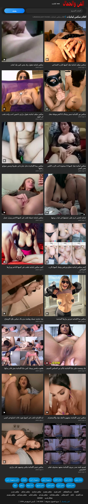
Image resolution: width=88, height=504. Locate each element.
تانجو (72, 495)
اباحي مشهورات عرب (12, 480)
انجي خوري (57, 491)
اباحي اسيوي (40, 485)
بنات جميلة (30, 485)
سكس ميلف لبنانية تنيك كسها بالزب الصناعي (69, 65)
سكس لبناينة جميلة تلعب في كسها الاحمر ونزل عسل (23, 218)
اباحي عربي (60, 485)
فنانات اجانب (58, 480)
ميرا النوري (79, 495)
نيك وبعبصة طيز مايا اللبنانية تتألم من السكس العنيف (66, 368)
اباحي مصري (70, 485)
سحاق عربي (48, 498)
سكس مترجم (43, 495)
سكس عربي (15, 491)
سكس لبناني (33, 495)
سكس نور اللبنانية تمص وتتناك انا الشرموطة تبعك (67, 114)
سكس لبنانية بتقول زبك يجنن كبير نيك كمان (27, 65)
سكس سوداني (22, 495)
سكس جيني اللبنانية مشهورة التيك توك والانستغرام (67, 418)
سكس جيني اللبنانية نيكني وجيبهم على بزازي (26, 467)
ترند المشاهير (67, 491)
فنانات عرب (68, 480)
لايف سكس (65, 495)
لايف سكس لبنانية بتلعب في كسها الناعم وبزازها (25, 267)
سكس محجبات (54, 495)
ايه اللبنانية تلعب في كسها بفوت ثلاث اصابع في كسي (23, 418)
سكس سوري (11, 495)
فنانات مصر (78, 480)
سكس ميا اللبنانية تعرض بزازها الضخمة (71, 319)
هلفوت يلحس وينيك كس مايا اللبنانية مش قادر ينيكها (23, 368)
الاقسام (76, 491)
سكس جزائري (36, 491)
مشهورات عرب (34, 480)
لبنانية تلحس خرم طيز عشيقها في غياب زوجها (68, 218)
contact (40, 498)
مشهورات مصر (46, 480)
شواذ (15, 485)
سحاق (22, 485)
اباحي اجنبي (50, 485)
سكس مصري (47, 491)
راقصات (24, 480)
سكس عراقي (25, 491)
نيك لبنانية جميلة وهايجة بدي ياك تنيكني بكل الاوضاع (24, 319)
